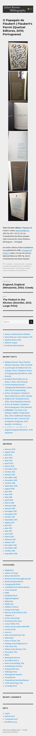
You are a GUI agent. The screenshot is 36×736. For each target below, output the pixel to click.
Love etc (8, 632)
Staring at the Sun (12, 669)
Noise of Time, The (12, 641)
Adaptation (9, 570)
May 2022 (8, 461)
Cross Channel (11, 590)
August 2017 (9, 523)
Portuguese (12, 270)
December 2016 (11, 545)
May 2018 (8, 497)
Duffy (7, 593)
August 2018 (9, 489)
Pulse (7, 655)
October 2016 (10, 551)
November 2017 (11, 514)
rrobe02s (9, 264)
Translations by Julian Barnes (17, 680)
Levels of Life (10, 629)
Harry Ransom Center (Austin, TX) (18, 337)
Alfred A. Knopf (11, 343)
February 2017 (10, 539)
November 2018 (11, 480)
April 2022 (9, 463)
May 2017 (8, 531)
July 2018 (8, 492)
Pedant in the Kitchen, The (15, 649)
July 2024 (8, 455)
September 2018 (11, 486)
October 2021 (10, 472)
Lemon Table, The (12, 624)
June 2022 (8, 458)
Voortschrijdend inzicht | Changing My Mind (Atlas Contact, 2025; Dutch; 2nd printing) (18, 387)
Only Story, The (11, 646)
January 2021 (10, 475)
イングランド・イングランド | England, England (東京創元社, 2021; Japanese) (19, 430)
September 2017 (11, 520)
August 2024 (10, 452)
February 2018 (10, 506)
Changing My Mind (12, 584)
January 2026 (10, 449)
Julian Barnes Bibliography (11, 730)
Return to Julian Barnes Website (17, 334)
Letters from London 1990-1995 (17, 627)
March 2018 (9, 503)
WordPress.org (11, 722)
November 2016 (11, 548)
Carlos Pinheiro (20, 268)
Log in (7, 713)
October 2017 (10, 517)
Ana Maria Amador (9, 268)
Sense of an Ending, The (14, 663)
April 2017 (9, 534)
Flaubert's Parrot (17, 266)
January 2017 (10, 542)
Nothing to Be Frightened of (16, 644)
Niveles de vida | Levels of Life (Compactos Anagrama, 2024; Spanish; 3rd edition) (17, 421)
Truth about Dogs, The (14, 683)
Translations (27, 266)
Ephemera (9, 601)
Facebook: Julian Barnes (14, 345)
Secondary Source (12, 660)
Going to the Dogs (12, 610)
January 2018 (10, 508)
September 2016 (11, 554)
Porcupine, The (11, 652)
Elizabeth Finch (11, 596)
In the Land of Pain (12, 618)
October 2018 (10, 483)
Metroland (9, 638)
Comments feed (11, 719)
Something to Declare (13, 666)
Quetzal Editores (22, 231)
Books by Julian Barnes (14, 581)
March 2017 (9, 537)
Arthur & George (11, 573)
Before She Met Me (12, 576)
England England (12, 598)
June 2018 (8, 494)
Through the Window (13, 675)
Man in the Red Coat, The (15, 635)
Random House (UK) (13, 340)
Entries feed (9, 716)
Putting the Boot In (12, 658)
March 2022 (9, 466)
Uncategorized (11, 686)
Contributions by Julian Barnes (17, 587)
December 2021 (11, 469)
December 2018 (11, 477)
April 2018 (9, 500)
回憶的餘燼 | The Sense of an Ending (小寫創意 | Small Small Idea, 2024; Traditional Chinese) (17, 413)
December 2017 (11, 511)
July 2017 (8, 525)
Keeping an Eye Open (13, 621)
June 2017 (8, 528)
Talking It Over (11, 672)
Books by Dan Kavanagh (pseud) (18, 579)
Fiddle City (9, 604)
